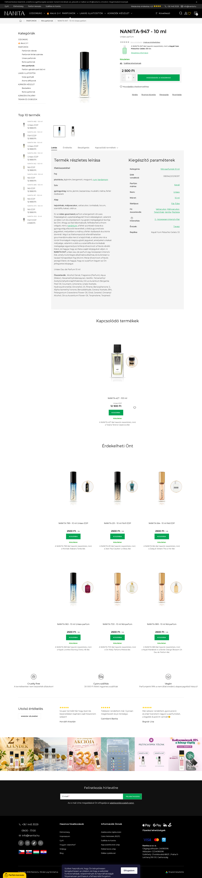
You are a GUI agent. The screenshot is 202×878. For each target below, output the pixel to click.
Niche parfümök (28, 62)
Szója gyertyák (28, 77)
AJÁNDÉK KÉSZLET (26, 84)
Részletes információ (139, 53)
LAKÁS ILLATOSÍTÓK (27, 73)
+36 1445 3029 (173, 6)
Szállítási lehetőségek (132, 63)
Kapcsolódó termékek (105, 148)
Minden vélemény (29, 716)
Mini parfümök (28, 66)
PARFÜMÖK (23, 47)
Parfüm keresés (34, 6)
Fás (172, 203)
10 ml (177, 198)
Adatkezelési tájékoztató (111, 832)
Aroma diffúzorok (29, 81)
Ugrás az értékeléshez (151, 42)
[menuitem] (37, 13)
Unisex (176, 192)
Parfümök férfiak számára (32, 54)
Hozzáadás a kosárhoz (158, 78)
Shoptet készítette (176, 872)
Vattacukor (161, 209)
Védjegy (63, 849)
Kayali (177, 185)
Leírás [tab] (54, 148)
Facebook (21, 843)
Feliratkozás (133, 796)
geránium (72, 226)
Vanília (168, 212)
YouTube (40, 843)
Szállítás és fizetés (53, 6)
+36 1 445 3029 (30, 824)
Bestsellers (26, 88)
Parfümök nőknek (29, 51)
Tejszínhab (159, 212)
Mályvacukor (173, 209)
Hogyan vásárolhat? (68, 845)
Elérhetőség (18, 6)
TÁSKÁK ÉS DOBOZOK (27, 99)
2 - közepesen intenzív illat (167, 219)
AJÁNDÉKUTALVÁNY (26, 96)
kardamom (103, 180)
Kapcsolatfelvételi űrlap (110, 845)
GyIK (7, 6)
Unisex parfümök (29, 58)
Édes (177, 203)
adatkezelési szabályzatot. (122, 803)
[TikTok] (34, 843)
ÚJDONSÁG (23, 39)
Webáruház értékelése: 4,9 (142, 6)
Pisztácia (176, 212)
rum (95, 180)
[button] (73, 535)
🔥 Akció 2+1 (23, 43)
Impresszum (65, 836)
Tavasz (176, 226)
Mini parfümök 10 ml (170, 169)
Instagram (27, 843)
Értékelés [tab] (67, 148)
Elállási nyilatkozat (108, 853)
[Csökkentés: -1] (124, 78)
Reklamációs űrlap (108, 849)
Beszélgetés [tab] (83, 148)
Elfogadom (129, 870)
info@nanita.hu (190, 6)
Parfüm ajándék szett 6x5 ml (33, 69)
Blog (61, 853)
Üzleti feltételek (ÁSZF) (110, 836)
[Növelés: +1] (134, 78)
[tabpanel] (117, 380)
